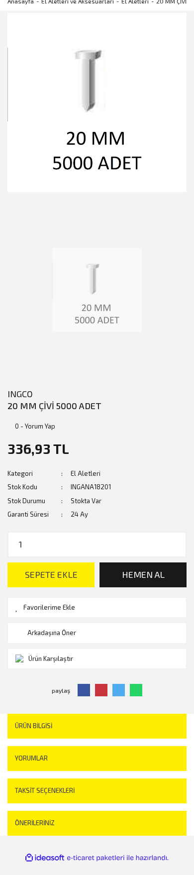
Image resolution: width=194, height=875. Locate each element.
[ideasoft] (45, 858)
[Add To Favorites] (97, 607)
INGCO (20, 393)
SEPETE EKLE (51, 574)
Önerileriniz (35, 823)
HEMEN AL (143, 574)
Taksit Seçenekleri (45, 790)
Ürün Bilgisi (33, 726)
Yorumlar (31, 758)
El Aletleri (85, 473)
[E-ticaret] (96, 858)
